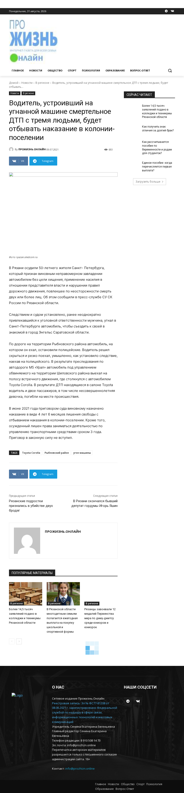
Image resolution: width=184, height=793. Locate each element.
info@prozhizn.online (80, 768)
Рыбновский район (57, 452)
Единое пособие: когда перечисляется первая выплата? (157, 166)
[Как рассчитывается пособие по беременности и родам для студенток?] (131, 145)
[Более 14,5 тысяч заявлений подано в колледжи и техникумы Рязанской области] (25, 593)
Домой (13, 83)
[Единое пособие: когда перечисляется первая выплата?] (131, 166)
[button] (169, 70)
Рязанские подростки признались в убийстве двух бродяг (31, 505)
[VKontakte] (172, 11)
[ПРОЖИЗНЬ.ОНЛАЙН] (12, 149)
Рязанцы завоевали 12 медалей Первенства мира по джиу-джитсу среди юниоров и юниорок (100, 618)
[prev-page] (12, 641)
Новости (27, 83)
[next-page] (19, 641)
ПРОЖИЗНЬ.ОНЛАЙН (32, 149)
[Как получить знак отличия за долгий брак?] (131, 130)
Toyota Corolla (31, 452)
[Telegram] (166, 11)
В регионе (42, 83)
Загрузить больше (148, 181)
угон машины (82, 452)
